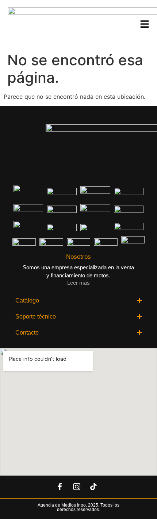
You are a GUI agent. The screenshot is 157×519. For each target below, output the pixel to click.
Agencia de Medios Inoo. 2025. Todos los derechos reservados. (78, 507)
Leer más (78, 283)
